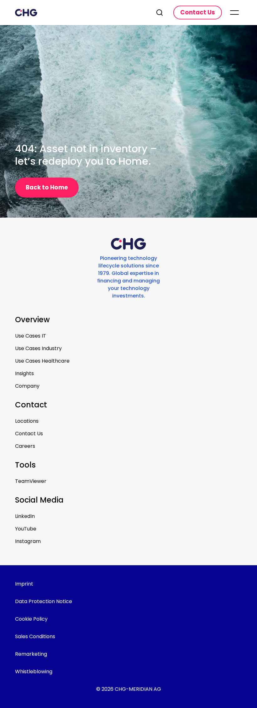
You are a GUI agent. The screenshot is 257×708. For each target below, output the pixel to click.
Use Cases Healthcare (42, 360)
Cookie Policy (31, 619)
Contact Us (29, 433)
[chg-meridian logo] (80, 12)
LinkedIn (25, 516)
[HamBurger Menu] (234, 12)
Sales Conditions (35, 636)
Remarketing (31, 654)
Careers (25, 446)
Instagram (28, 541)
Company (27, 386)
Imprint (24, 583)
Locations (27, 421)
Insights (24, 373)
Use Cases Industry (38, 348)
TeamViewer (30, 481)
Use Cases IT (30, 335)
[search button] (160, 12)
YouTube (25, 528)
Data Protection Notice (43, 601)
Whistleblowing (33, 671)
